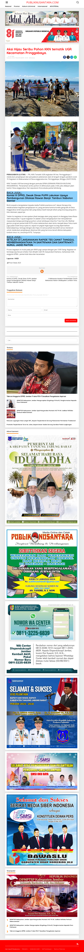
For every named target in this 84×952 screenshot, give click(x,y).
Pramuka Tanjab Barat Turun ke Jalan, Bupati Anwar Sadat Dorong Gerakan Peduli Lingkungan (39, 424)
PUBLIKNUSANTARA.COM (42, 2)
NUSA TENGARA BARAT (18, 58)
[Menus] (6, 2)
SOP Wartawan (47, 949)
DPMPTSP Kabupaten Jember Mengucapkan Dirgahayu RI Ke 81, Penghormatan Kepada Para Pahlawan (46, 401)
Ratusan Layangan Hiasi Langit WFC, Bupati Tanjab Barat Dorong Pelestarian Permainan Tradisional (41, 420)
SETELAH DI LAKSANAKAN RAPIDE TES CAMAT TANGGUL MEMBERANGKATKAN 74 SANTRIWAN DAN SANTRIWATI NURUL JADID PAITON (40, 242)
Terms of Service (59, 949)
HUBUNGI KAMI (35, 949)
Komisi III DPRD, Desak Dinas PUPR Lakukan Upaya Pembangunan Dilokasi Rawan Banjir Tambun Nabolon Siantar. (22, 279)
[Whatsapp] (75, 57)
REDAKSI (25, 949)
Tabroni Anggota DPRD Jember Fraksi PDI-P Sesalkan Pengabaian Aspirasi (36, 396)
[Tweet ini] (68, 57)
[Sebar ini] (64, 57)
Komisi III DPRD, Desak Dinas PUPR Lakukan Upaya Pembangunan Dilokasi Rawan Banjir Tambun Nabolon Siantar (40, 198)
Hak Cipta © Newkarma (12, 949)
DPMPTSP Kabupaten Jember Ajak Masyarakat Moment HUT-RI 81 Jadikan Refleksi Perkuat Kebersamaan (45, 411)
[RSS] (42, 271)
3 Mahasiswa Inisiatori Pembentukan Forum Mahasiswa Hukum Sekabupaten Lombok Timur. (61, 278)
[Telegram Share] (71, 57)
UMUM (26, 58)
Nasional (9, 58)
